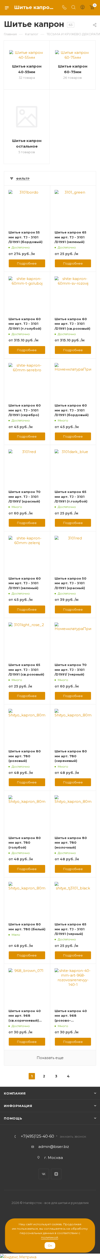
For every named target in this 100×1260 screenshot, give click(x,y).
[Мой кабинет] (82, 7)
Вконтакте (44, 1174)
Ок (50, 1245)
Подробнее (27, 263)
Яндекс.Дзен (56, 1174)
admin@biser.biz (53, 1146)
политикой (49, 1237)
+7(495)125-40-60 (37, 1136)
